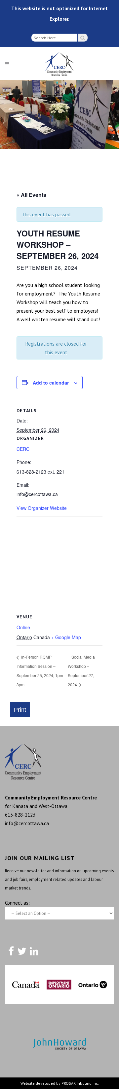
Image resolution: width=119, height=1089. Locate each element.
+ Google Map (66, 637)
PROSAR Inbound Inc (79, 1083)
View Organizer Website (42, 508)
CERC (23, 449)
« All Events (31, 195)
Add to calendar (51, 382)
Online (23, 627)
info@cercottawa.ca (27, 823)
